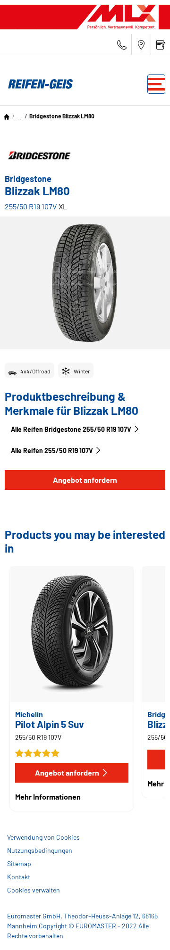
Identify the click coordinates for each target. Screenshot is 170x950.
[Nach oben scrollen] (145, 930)
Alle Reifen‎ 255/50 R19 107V (52, 450)
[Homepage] (6, 116)
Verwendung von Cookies (43, 837)
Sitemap (19, 863)
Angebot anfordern (85, 479)
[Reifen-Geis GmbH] (38, 84)
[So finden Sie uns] (141, 44)
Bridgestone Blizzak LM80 (61, 116)
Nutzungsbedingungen (39, 850)
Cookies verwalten (33, 890)
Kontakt (18, 877)
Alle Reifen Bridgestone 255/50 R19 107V (71, 429)
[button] (19, 116)
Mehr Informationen (48, 796)
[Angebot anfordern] (160, 44)
